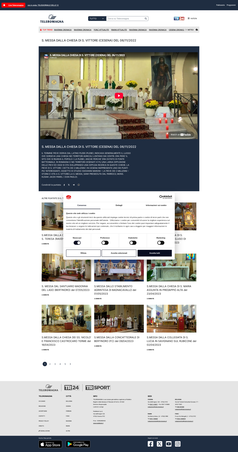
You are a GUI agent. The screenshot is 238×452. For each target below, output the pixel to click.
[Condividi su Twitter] (68, 184)
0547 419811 (154, 404)
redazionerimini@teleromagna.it (157, 421)
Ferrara (68, 411)
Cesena (68, 406)
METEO (191, 30)
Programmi (231, 5)
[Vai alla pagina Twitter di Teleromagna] (159, 443)
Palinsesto (220, 5)
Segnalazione (45, 431)
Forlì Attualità (101, 30)
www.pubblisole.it (98, 423)
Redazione (42, 406)
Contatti (42, 416)
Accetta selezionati (119, 253)
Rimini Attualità (119, 30)
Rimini (68, 426)
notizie (194, 18)
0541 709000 (154, 418)
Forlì (68, 416)
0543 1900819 (181, 418)
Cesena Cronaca (177, 30)
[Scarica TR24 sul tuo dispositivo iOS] (50, 444)
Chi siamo (42, 401)
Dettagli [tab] (119, 205)
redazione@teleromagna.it (156, 407)
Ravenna (69, 421)
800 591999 (180, 407)
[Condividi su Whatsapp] (78, 184)
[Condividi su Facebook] (64, 185)
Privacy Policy (44, 421)
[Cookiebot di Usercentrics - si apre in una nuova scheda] (161, 197)
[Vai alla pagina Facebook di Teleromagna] (152, 445)
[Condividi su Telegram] (73, 184)
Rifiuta (83, 253)
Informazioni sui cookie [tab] (156, 205)
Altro (68, 431)
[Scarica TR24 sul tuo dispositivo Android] (78, 444)
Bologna (69, 401)
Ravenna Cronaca (63, 30)
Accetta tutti (154, 253)
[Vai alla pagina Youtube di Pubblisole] (168, 445)
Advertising (43, 411)
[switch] (105, 243)
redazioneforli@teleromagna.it (184, 421)
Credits (41, 426)
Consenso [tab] (81, 205)
